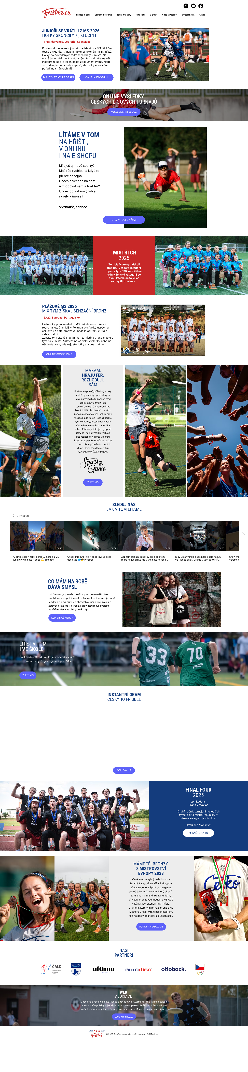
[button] (171, 599)
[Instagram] (186, 6)
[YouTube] (193, 6)
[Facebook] (200, 6)
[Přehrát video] (37, 536)
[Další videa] (243, 535)
